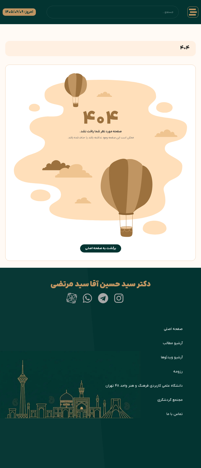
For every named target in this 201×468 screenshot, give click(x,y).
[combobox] (113, 12)
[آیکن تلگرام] (103, 298)
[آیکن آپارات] (71, 298)
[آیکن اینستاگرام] (119, 298)
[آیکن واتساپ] (87, 298)
